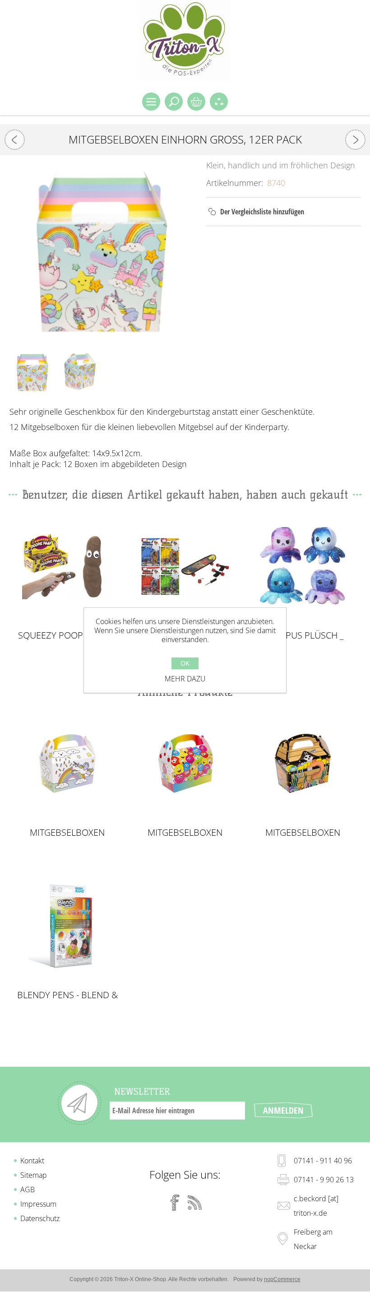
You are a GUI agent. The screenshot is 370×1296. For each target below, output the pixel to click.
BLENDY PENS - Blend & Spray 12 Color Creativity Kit (67, 995)
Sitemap (33, 1175)
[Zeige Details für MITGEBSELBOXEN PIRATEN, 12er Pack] (303, 764)
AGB (27, 1189)
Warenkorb (196, 102)
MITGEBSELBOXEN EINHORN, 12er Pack (67, 832)
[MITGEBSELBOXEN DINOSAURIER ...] (15, 140)
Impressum (38, 1204)
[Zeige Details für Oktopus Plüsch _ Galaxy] (303, 567)
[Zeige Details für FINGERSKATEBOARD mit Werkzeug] (185, 567)
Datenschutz (40, 1218)
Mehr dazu (185, 679)
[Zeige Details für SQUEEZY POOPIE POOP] (67, 567)
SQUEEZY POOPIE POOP (67, 635)
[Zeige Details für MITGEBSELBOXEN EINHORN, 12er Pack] (67, 764)
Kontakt (32, 1161)
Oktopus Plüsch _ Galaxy (302, 635)
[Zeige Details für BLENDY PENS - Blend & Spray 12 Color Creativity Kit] (67, 926)
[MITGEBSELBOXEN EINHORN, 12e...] (355, 140)
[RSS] (194, 1202)
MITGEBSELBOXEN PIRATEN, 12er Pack (302, 832)
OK (185, 663)
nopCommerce (282, 1279)
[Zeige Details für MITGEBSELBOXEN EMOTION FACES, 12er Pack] (185, 764)
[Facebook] (175, 1202)
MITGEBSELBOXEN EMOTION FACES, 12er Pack (185, 832)
